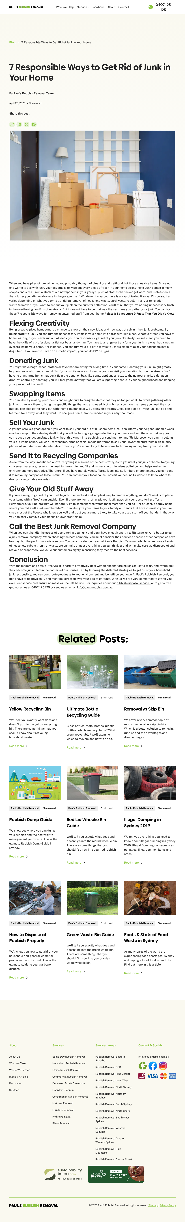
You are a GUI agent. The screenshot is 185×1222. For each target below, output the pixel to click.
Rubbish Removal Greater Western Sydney (110, 1140)
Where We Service (19, 1070)
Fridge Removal (61, 1116)
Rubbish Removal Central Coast (113, 1159)
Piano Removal (61, 1123)
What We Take (17, 1063)
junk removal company (27, 537)
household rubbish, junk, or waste (35, 545)
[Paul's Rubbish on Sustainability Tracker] (63, 1174)
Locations (97, 7)
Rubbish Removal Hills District (112, 1073)
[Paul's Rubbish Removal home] (33, 1205)
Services (83, 7)
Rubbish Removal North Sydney (113, 1087)
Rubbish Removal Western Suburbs (110, 1130)
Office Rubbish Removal (66, 1070)
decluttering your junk (72, 532)
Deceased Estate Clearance (68, 1083)
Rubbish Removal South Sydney (113, 1104)
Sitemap (153, 1205)
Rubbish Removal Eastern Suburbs (110, 1058)
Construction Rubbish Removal (70, 1096)
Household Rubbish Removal (68, 1063)
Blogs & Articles (18, 1076)
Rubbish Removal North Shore (112, 1110)
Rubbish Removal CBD (108, 1067)
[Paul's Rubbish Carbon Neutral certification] (116, 1174)
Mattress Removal (62, 1103)
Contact (123, 7)
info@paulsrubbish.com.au (95, 587)
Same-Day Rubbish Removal (68, 1056)
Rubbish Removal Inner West (111, 1080)
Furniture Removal (63, 1110)
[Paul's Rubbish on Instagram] (163, 1066)
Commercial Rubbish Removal (69, 1076)
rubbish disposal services (133, 583)
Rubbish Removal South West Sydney (112, 1119)
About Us (14, 1056)
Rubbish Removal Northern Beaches (110, 1095)
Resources (15, 1083)
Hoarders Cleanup (63, 1090)
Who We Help (65, 7)
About (111, 7)
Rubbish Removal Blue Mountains (108, 1150)
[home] (26, 7)
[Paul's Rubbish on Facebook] (153, 1066)
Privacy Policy (168, 1205)
